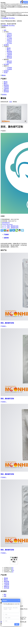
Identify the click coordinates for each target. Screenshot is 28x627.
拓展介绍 (9, 35)
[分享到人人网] (13, 230)
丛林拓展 (9, 53)
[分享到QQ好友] (19, 230)
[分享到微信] (16, 230)
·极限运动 (6, 586)
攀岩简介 (9, 36)
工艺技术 (9, 41)
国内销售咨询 (6, 222)
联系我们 (6, 71)
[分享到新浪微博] (8, 230)
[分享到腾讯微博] (10, 230)
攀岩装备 (9, 51)
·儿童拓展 (6, 584)
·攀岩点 (6, 579)
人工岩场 (9, 38)
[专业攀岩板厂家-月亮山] (8, 25)
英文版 (5, 72)
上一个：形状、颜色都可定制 (10, 226)
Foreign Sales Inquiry (7, 224)
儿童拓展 (9, 54)
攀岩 (5, 594)
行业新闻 (9, 69)
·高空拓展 (6, 588)
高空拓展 (9, 58)
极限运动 (9, 56)
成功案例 (6, 44)
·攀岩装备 (6, 581)
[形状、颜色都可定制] (14, 123)
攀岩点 (9, 49)
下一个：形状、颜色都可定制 (10, 227)
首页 (5, 30)
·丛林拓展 (6, 583)
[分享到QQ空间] (5, 230)
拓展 (5, 596)
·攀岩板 (6, 578)
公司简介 (9, 33)
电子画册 (6, 64)
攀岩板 (9, 48)
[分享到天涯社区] (22, 230)
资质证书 (9, 40)
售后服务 (9, 62)
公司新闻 (9, 67)
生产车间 (9, 43)
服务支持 (9, 61)
